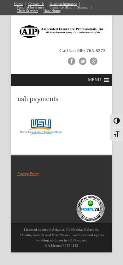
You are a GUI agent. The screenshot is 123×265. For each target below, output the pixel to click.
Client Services (27, 11)
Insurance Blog (61, 7)
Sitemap (83, 7)
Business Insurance (63, 4)
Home (18, 4)
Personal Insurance (30, 7)
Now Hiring (52, 11)
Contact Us (36, 4)
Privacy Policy (28, 174)
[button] (94, 80)
